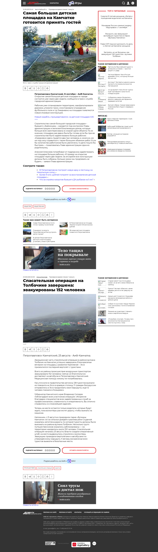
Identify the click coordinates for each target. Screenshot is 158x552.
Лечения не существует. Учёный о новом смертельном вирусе (120, 312)
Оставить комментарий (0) (79, 189)
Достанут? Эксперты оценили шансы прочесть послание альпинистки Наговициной (121, 84)
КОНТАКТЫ (77, 512)
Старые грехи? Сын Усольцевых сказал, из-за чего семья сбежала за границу (121, 282)
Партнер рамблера (63, 543)
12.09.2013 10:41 (28, 9)
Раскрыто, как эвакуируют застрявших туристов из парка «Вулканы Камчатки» (116, 36)
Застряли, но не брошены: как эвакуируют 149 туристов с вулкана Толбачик (116, 54)
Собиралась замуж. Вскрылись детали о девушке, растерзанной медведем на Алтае (120, 99)
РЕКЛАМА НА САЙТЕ (49, 512)
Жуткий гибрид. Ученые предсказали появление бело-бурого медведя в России (121, 107)
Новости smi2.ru (30, 270)
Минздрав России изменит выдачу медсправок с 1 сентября (116, 27)
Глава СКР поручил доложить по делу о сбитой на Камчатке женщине (116, 45)
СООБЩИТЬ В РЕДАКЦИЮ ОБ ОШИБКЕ (96, 512)
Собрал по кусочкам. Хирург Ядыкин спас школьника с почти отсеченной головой (121, 305)
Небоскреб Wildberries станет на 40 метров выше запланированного (120, 127)
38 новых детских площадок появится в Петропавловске (80, 231)
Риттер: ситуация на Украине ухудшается (117, 134)
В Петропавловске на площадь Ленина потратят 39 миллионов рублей (81, 224)
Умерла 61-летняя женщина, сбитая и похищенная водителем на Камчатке (116, 17)
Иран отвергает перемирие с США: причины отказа (119, 119)
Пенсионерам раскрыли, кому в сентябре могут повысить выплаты (119, 142)
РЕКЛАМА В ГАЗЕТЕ (65, 512)
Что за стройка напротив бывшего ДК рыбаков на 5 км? (66, 180)
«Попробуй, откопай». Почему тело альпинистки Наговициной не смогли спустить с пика (120, 321)
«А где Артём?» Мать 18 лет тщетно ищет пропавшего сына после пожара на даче (120, 91)
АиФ (24, 344)
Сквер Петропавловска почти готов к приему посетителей (43, 224)
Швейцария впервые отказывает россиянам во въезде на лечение (119, 150)
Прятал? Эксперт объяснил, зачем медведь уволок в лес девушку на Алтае (120, 290)
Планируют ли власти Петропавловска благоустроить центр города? (44, 232)
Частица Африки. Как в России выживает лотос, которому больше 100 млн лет (120, 76)
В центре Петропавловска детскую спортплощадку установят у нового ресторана (44, 239)
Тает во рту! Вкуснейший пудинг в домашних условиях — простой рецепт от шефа (120, 68)
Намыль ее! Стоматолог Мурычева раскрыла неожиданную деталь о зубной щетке (120, 298)
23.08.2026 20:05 (29, 277)
